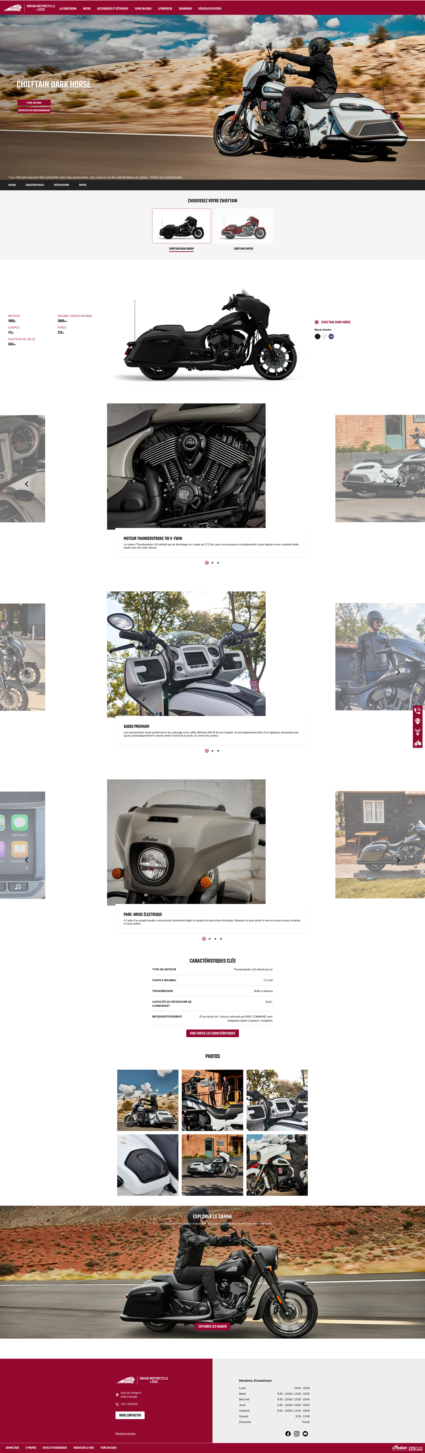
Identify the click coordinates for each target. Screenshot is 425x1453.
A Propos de (165, 8)
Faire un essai (143, 8)
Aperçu (12, 185)
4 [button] (221, 939)
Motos (86, 8)
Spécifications (61, 185)
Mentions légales (126, 1433)
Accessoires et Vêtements (112, 8)
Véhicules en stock (209, 8)
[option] (212, 481)
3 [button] (218, 563)
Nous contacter (130, 1415)
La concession (67, 8)
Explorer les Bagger (212, 1326)
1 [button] (207, 563)
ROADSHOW (185, 8)
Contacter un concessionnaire (34, 110)
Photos (82, 185)
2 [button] (212, 563)
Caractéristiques (35, 185)
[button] (27, 484)
